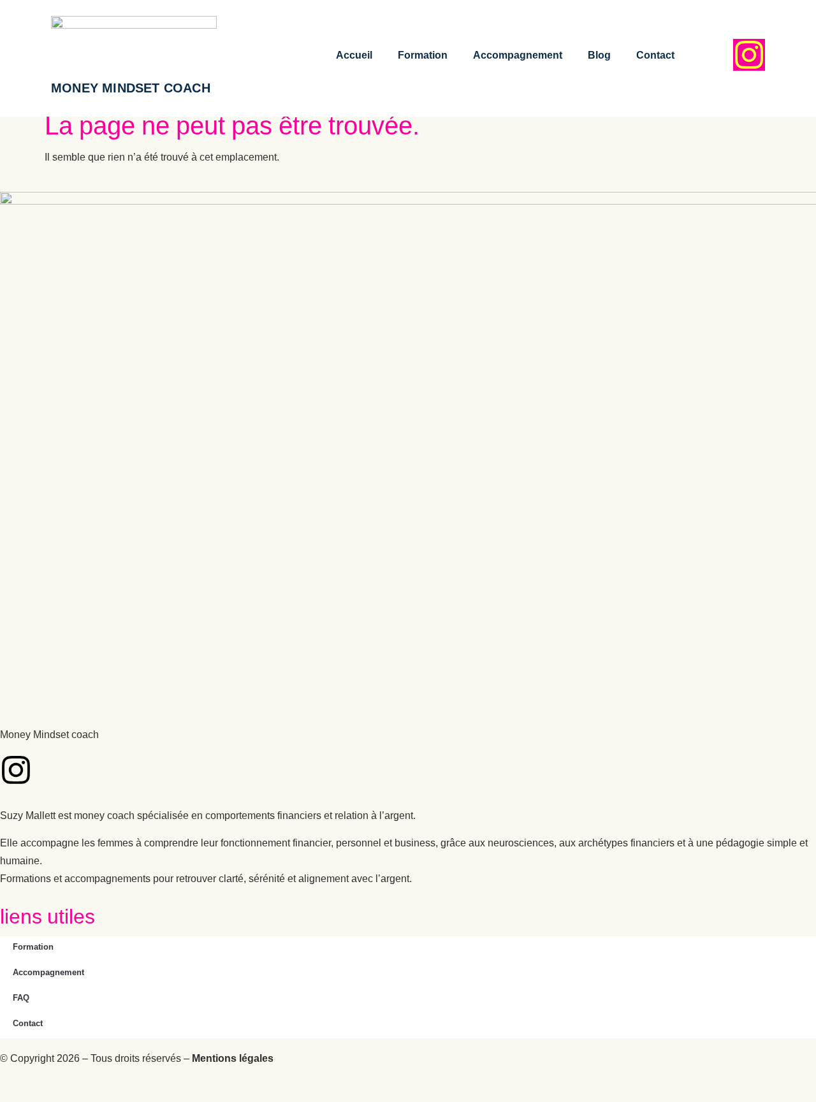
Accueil (354, 57)
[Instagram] (749, 55)
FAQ (21, 999)
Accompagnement (517, 57)
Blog (599, 57)
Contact (655, 57)
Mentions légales (232, 1060)
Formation (423, 57)
